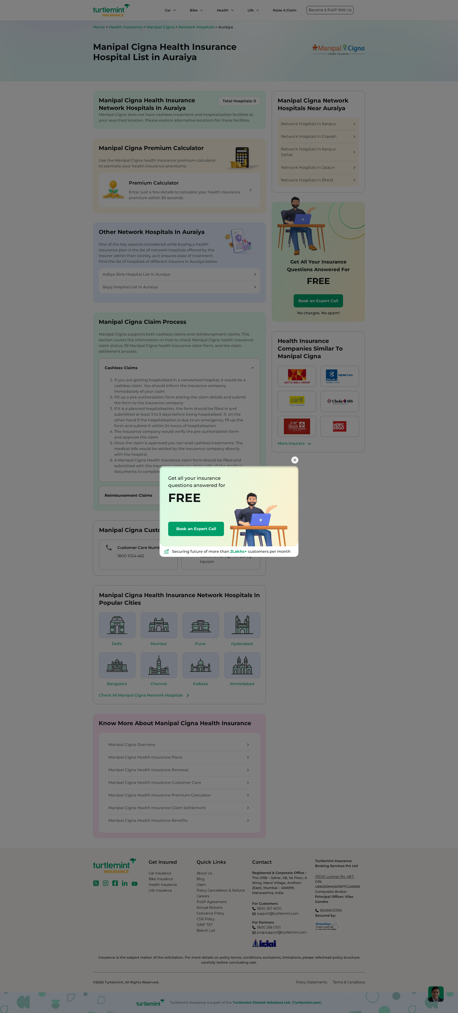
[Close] (294, 460)
